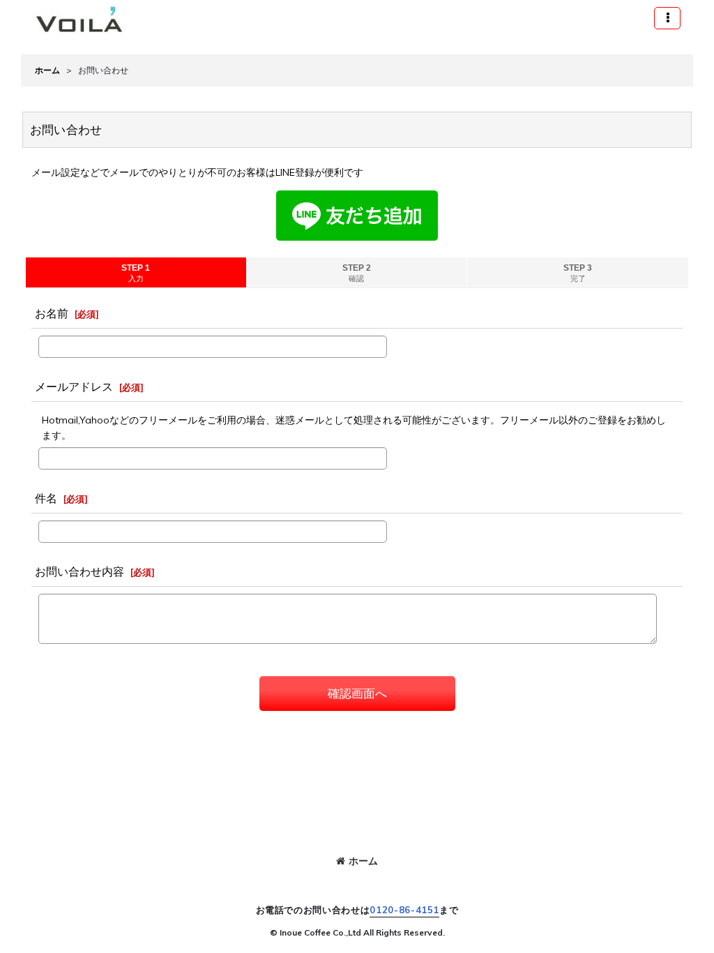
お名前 (51, 313)
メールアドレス (74, 386)
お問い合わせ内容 (79, 571)
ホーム (363, 861)
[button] (667, 18)
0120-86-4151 (404, 909)
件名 (46, 498)
